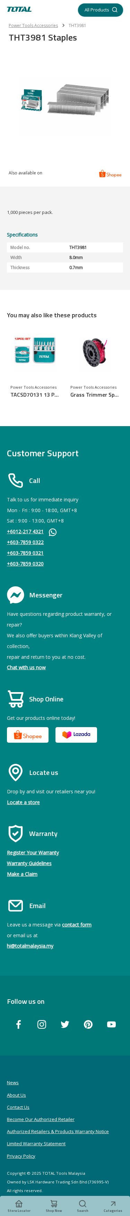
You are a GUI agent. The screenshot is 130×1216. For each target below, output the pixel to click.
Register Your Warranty (33, 852)
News (13, 1082)
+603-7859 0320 (25, 563)
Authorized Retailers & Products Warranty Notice (58, 1131)
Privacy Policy (21, 1156)
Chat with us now (26, 667)
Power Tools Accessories (33, 25)
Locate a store (23, 802)
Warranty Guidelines (29, 863)
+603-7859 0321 (25, 553)
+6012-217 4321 (25, 531)
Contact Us (18, 1107)
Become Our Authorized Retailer (41, 1119)
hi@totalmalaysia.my (30, 945)
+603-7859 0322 (25, 542)
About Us (16, 1095)
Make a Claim (22, 874)
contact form (77, 924)
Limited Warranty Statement (36, 1143)
